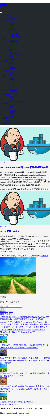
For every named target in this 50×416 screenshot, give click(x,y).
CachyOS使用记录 (7, 324)
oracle (12, 63)
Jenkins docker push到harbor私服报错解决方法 (24, 167)
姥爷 (10, 330)
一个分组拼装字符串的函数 (11, 327)
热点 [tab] (6, 312)
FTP (11, 97)
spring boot (14, 34)
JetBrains (13, 41)
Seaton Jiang (24, 413)
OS (6, 76)
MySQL (13, 65)
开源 (12, 99)
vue (6, 103)
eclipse (12, 27)
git (11, 52)
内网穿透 (13, 18)
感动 (12, 113)
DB (6, 61)
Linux (12, 79)
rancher (12, 74)
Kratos (8, 413)
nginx (12, 49)
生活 (7, 108)
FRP (11, 56)
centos (12, 83)
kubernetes (14, 72)
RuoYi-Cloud (15, 36)
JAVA (7, 20)
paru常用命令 (44, 324)
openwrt (13, 81)
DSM (7, 16)
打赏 (7, 121)
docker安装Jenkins (9, 231)
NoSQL (13, 68)
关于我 (8, 123)
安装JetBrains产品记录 (22, 330)
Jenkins (12, 29)
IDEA (12, 25)
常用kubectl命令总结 (26, 332)
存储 (12, 59)
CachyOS (13, 92)
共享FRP (8, 118)
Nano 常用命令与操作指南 (27, 324)
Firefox (12, 45)
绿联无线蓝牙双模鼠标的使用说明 (28, 319)
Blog (11, 47)
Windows (13, 90)
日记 (12, 116)
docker (7, 70)
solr (11, 23)
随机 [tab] (11, 312)
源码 (7, 94)
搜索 (2, 309)
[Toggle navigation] (1, 12)
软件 (7, 38)
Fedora (12, 85)
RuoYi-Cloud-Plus (17, 101)
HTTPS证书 (15, 54)
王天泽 (13, 111)
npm (11, 106)
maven (12, 31)
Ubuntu (13, 87)
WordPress (14, 43)
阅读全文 (44, 189)
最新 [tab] (2, 312)
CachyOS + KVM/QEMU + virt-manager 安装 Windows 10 (23, 322)
